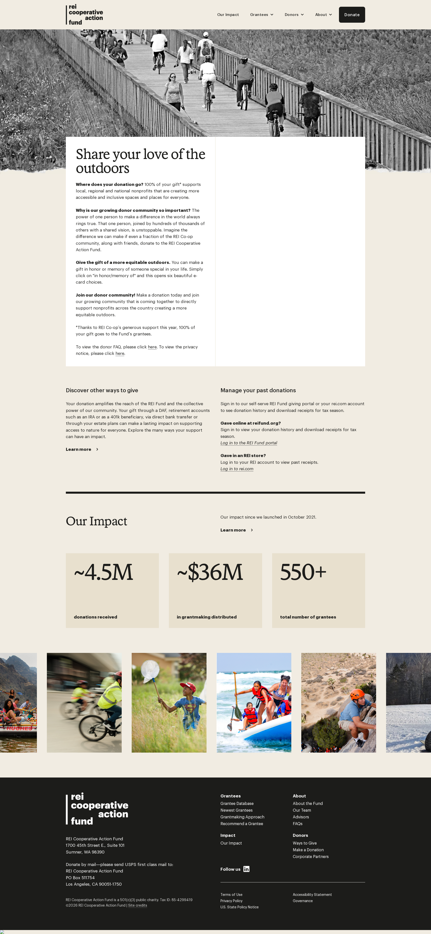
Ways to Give (305, 843)
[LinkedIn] (246, 870)
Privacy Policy (231, 901)
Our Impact (228, 14)
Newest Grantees (236, 810)
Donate (352, 14)
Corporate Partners (311, 856)
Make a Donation (308, 849)
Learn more (78, 449)
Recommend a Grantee (241, 823)
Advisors (301, 816)
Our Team (302, 810)
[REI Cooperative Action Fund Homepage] (84, 14)
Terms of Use (231, 894)
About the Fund (308, 803)
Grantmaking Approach (242, 816)
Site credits (137, 905)
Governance (303, 901)
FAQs (298, 823)
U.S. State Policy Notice (239, 907)
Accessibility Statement (312, 894)
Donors (292, 14)
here (152, 346)
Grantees (259, 14)
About (321, 14)
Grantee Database (237, 803)
